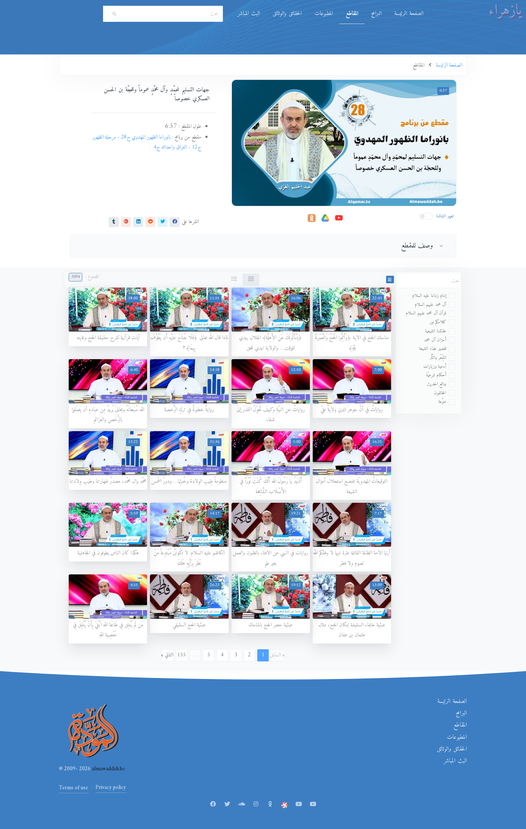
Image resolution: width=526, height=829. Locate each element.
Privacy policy (111, 787)
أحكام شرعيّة (436, 375)
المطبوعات (324, 14)
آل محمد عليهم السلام (431, 304)
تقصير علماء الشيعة (432, 348)
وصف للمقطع (417, 246)
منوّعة (442, 401)
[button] (390, 279)
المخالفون (440, 393)
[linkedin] (138, 222)
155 (181, 655)
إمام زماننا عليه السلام (429, 295)
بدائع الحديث (437, 384)
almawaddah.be (108, 769)
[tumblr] (114, 222)
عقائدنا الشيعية (436, 331)
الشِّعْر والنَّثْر (438, 357)
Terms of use (73, 788)
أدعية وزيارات (435, 366)
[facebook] (175, 222)
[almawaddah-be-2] (313, 804)
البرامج (376, 14)
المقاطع (352, 14)
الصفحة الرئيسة (408, 14)
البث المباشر (249, 14)
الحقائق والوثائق (287, 14)
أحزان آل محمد (435, 340)
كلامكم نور (438, 322)
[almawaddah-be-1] (299, 804)
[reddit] (150, 222)
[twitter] (162, 222)
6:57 (443, 91)
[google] (126, 222)
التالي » (167, 655)
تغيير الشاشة (445, 216)
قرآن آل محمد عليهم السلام (426, 313)
